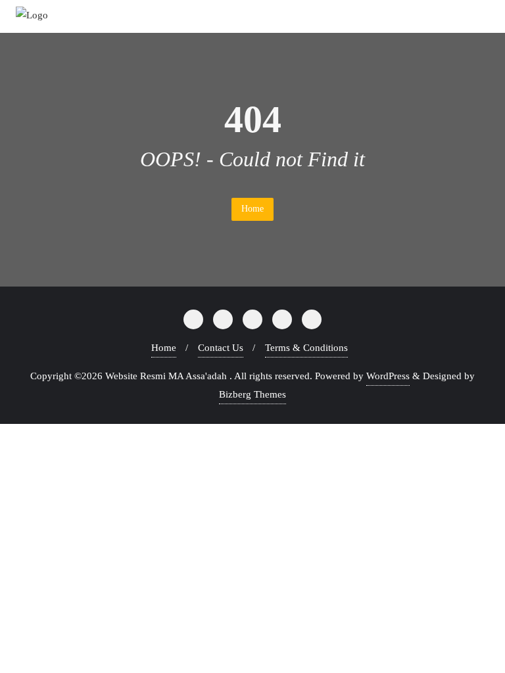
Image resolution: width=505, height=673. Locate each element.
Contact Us (220, 347)
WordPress (388, 376)
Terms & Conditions (306, 347)
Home (252, 209)
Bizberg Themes (252, 394)
